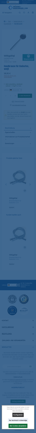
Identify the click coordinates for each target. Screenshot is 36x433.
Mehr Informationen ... (18, 410)
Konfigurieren (18, 415)
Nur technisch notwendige (18, 420)
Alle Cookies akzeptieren (18, 426)
